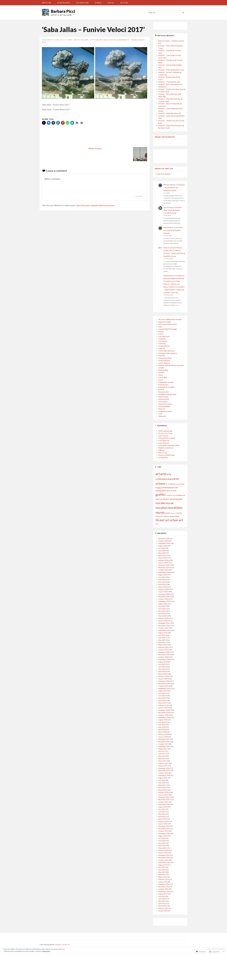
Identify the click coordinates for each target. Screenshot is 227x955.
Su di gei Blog (163, 457)
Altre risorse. (63, 3)
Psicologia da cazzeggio (166, 387)
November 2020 (164, 654)
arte (163, 474)
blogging (158, 488)
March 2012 (162, 906)
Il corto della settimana (166, 351)
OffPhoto (161, 450)
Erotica (160, 334)
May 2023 (162, 582)
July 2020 (161, 664)
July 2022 (161, 606)
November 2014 (164, 829)
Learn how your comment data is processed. (95, 205)
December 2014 (164, 826)
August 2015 (162, 807)
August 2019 (162, 691)
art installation (170, 484)
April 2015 (162, 817)
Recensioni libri (163, 392)
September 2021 (164, 630)
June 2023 (162, 580)
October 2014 (163, 831)
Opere (160, 375)
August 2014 (162, 836)
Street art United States (166, 455)
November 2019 (164, 684)
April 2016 (162, 787)
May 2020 (162, 669)
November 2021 (164, 626)
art (157, 474)
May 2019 (162, 698)
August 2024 (162, 546)
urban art (176, 520)
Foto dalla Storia (164, 336)
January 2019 (163, 708)
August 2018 (162, 720)
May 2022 (162, 611)
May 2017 (162, 756)
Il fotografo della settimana (167, 353)
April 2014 (162, 845)
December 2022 (164, 594)
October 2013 (163, 860)
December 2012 (164, 884)
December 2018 (164, 710)
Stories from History (165, 404)
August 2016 (162, 778)
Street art (161, 409)
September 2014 (164, 833)
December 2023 (164, 565)
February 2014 (163, 850)
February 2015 (163, 821)
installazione (180, 495)
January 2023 (163, 592)
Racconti (161, 390)
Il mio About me (163, 440)
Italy (160, 499)
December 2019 (164, 681)
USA (156, 524)
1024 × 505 (72, 40)
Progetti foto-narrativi (166, 382)
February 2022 (163, 618)
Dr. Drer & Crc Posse (165, 433)
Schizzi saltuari (163, 397)
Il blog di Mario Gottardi (166, 438)
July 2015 (161, 809)
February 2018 (163, 734)
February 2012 (163, 908)
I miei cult (161, 348)
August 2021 (162, 633)
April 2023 (162, 584)
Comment (139, 196)
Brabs (160, 327)
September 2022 (164, 601)
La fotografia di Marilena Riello (168, 445)
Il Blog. (98, 3)
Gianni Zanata (163, 436)
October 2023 (163, 570)
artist (177, 484)
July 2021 (161, 635)
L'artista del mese (164, 360)
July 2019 (161, 693)
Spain (177, 516)
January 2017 (163, 766)
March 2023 (162, 587)
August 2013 (162, 865)
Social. (111, 3)
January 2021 (163, 650)
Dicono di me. (82, 3)
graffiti (160, 495)
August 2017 (162, 749)
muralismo (175, 508)
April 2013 (162, 874)
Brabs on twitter (164, 169)
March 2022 (162, 616)
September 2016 (164, 775)
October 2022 (163, 599)
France (167, 491)
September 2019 (164, 688)
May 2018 (162, 727)
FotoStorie (162, 344)
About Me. (46, 3)
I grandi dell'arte (164, 346)
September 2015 (164, 804)
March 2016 (162, 790)
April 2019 (162, 700)
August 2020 (162, 662)
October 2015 (163, 802)
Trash (160, 414)
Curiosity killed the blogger (167, 329)
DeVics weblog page (165, 431)
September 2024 (164, 543)
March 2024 (162, 558)
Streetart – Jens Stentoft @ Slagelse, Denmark (173, 230)
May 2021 (162, 640)
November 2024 (164, 539)
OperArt (161, 372)
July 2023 (161, 577)
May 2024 (162, 553)
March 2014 (162, 848)
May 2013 (162, 872)
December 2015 (164, 797)
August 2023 (162, 575)
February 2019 (163, 705)
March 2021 (162, 645)
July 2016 (161, 780)
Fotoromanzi (162, 341)
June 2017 (162, 754)
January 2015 (163, 824)
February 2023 (163, 589)
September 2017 (164, 746)
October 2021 (163, 628)
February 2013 (163, 879)
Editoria (161, 331)
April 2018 (162, 729)
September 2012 (164, 891)
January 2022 (163, 621)
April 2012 (162, 904)
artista (182, 484)
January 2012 (163, 911)
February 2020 (163, 676)
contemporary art (170, 487)
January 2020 (163, 679)
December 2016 (164, 768)
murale (178, 498)
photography (159, 516)
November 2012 (164, 887)
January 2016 (163, 795)
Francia (173, 491)
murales (160, 503)
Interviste (161, 356)
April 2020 (162, 671)
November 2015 (164, 800)
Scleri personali (163, 399)
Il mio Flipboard (163, 443)
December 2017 (164, 739)
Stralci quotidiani (164, 406)
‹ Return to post (94, 148)
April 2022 (162, 613)
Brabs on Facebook (165, 137)
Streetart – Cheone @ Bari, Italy (169, 82)
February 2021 (163, 647)
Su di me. (124, 3)
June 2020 (162, 667)
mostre (166, 499)
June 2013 (162, 870)
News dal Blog (163, 370)
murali (169, 503)
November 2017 (164, 742)
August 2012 (162, 894)
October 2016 (163, 773)
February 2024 (163, 560)
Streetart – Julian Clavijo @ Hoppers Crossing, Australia (173, 210)
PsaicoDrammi (163, 385)
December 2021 (164, 623)
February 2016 (163, 792)
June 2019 (162, 696)
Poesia (160, 380)
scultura (166, 516)
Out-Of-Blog (162, 377)
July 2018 (161, 722)
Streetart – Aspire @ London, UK (169, 113)
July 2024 (161, 548)
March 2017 (162, 761)
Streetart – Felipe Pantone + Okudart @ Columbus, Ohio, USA (173, 289)
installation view (170, 495)
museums (173, 513)
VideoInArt (162, 416)
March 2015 (162, 819)
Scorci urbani (162, 402)
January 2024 (163, 563)
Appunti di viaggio (164, 322)
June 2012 (162, 899)
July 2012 (161, 896)
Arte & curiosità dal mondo (167, 324)
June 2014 (162, 841)
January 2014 (163, 853)
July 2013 (161, 867)
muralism (161, 507)
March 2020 (162, 674)
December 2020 (164, 652)
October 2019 (163, 686)
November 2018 (164, 713)
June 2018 (162, 725)
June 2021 (162, 638)
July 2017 (161, 751)
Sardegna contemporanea (167, 394)
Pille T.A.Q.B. (162, 453)
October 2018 (163, 715)
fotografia (160, 490)
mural (172, 499)
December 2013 (164, 855)
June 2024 (162, 551)
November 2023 (164, 568)
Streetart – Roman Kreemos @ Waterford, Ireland (173, 187)
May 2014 (162, 843)
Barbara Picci (63, 11)
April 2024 (162, 555)
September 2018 (164, 717)
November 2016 (164, 771)
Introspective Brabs (165, 358)
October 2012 (163, 889)
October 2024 (163, 541)
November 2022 (164, 596)
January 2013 (163, 882)
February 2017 (163, 763)
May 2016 (162, 785)
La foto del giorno (164, 363)
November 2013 (164, 858)
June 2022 (162, 609)
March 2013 (162, 877)
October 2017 (163, 744)
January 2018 (163, 737)
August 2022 (162, 604)
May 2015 (162, 814)
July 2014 (161, 838)
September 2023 (164, 572)
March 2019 (162, 703)
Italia (157, 499)
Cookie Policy (46, 951)
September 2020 (164, 659)
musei (167, 513)
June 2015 (162, 812)
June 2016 (162, 783)
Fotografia (162, 339)
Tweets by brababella (162, 174)
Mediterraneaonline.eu (166, 448)
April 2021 (162, 642)
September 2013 (164, 862)
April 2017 (162, 759)
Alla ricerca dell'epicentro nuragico (170, 319)
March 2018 (162, 732)
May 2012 (162, 901)
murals (160, 512)
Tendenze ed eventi (165, 411)
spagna (172, 516)
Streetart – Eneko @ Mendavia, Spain (171, 70)
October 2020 (163, 657)
